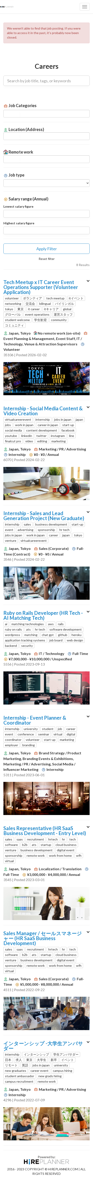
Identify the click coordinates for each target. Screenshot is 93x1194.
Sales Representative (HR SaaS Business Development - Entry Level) (44, 830)
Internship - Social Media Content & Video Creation (43, 410)
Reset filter (47, 259)
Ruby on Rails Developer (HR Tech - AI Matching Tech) (43, 615)
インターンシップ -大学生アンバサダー (43, 1045)
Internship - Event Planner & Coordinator (34, 720)
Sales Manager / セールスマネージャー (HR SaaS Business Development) (42, 938)
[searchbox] (11, 113)
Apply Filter (46, 248)
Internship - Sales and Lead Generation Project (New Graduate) (43, 515)
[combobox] (46, 113)
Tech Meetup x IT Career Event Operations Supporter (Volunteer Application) (40, 287)
